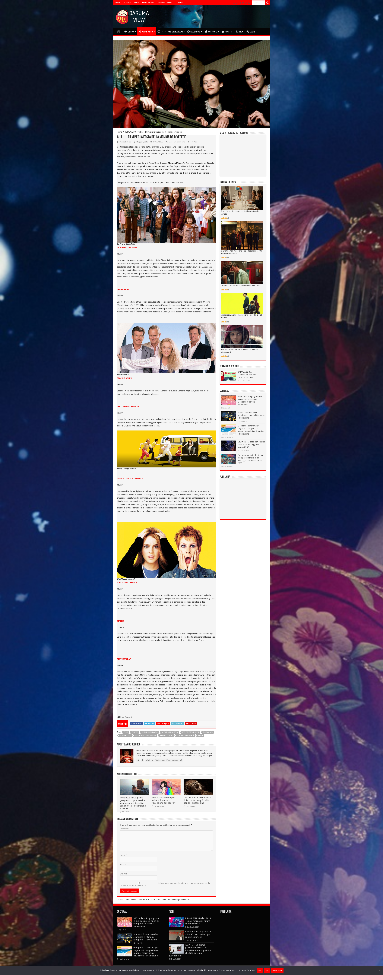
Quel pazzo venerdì (185, 735)
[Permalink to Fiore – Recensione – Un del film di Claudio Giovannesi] (242, 336)
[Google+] (237, 3)
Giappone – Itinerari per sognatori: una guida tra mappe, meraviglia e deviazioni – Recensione (146, 951)
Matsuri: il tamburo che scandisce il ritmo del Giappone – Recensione (251, 415)
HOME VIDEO (147, 31)
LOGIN (252, 31)
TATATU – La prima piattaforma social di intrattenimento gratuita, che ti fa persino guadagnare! (190, 950)
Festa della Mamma (150, 732)
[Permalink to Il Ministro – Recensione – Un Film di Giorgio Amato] (242, 198)
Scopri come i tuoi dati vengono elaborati (173, 899)
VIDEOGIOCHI (177, 31)
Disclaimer (179, 3)
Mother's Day (125, 735)
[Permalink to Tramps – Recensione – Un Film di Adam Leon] (242, 272)
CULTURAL (212, 31)
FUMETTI (228, 31)
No (267, 970)
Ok (260, 970)
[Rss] (234, 3)
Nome (123, 855)
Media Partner (148, 3)
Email (123, 864)
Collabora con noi (164, 3)
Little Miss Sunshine (190, 732)
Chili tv (135, 732)
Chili (126, 732)
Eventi (117, 3)
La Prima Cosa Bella (170, 732)
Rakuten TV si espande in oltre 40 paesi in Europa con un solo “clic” (198, 934)
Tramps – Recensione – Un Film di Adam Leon (240, 285)
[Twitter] (243, 3)
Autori (136, 3)
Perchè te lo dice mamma (145, 735)
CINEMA (131, 31)
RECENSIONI (195, 31)
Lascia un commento (177, 142)
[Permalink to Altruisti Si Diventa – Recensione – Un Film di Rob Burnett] (242, 303)
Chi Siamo (127, 3)
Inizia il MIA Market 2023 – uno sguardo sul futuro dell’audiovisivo (198, 921)
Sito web (123, 874)
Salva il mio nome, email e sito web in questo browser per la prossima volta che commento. (165, 884)
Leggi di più (277, 970)
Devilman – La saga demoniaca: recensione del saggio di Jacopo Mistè (251, 444)
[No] (379, 970)
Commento (125, 829)
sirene (200, 735)
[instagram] (249, 3)
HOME (119, 31)
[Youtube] (246, 3)
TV (162, 31)
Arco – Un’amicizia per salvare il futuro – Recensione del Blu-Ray (163, 800)
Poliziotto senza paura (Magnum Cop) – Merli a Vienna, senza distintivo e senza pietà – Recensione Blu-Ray (133, 803)
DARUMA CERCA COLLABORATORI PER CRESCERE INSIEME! (247, 374)
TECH (241, 31)
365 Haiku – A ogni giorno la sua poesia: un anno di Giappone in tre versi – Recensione (146, 922)
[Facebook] (240, 3)
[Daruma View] (133, 16)
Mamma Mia (208, 732)
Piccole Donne (166, 735)
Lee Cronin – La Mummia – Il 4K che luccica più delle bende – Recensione (197, 800)
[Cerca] (267, 2)
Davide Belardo (125, 142)
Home (119, 132)
